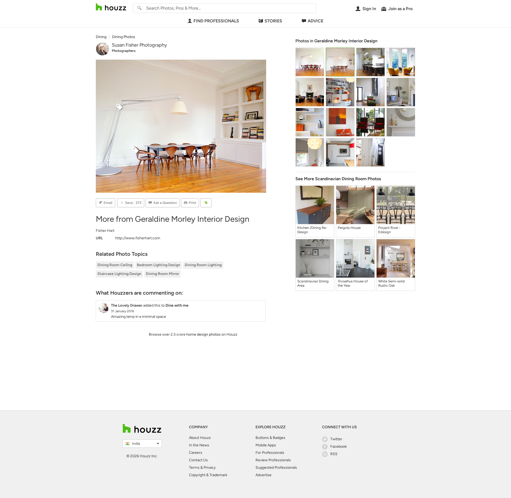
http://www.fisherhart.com (137, 238)
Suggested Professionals (276, 467)
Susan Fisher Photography (139, 45)
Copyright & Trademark (208, 475)
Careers (195, 452)
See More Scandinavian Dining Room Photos (338, 178)
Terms (194, 467)
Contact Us (198, 460)
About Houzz (200, 437)
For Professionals (270, 452)
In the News (199, 445)
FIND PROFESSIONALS (216, 20)
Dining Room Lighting (203, 265)
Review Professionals (273, 460)
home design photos (203, 334)
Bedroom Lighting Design (158, 265)
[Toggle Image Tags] (206, 202)
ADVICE (315, 20)
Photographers (123, 51)
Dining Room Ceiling (114, 265)
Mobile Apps (266, 445)
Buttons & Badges (270, 437)
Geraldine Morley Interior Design (345, 40)
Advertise (263, 475)
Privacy (210, 467)
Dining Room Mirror (162, 273)
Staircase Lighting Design (119, 273)
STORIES (273, 20)
